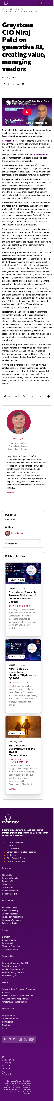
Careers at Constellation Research (21, 869)
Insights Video (8, 960)
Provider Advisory (10, 928)
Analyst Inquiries (9, 925)
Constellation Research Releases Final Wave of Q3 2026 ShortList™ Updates (22, 614)
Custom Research (10, 931)
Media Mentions (13, 866)
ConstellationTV (9, 957)
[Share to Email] (18, 84)
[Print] (22, 84)
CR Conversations (10, 967)
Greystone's (8, 141)
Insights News (8, 1033)
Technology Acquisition (12, 934)
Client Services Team (16, 875)
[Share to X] (8, 84)
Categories (11, 560)
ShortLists (6, 901)
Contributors (7, 905)
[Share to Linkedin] (13, 84)
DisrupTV (6, 954)
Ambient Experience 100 (13, 986)
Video (4, 1045)
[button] (4, 84)
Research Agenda (10, 895)
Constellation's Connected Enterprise (18, 1006)
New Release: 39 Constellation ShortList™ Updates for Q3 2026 (22, 690)
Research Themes (10, 908)
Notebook (6, 1042)
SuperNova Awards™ (11, 983)
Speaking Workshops (11, 937)
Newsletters (7, 1039)
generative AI (41, 154)
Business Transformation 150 (15, 980)
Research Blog (8, 898)
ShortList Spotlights (11, 963)
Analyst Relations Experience (15, 1016)
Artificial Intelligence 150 (13, 990)
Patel (17, 141)
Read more (11, 493)
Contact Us (11, 872)
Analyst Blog (15, 9)
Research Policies (10, 911)
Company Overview (15, 860)
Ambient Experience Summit (14, 1019)
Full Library (7, 892)
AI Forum (6, 1010)
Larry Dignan (18, 438)
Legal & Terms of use (16, 879)
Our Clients (11, 863)
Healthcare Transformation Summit (17, 1013)
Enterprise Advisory (11, 940)
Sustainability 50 (9, 993)
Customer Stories (10, 1036)
